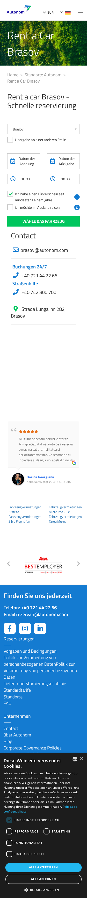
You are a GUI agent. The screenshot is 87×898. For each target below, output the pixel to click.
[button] (43, 129)
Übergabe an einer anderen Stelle (40, 140)
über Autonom (17, 734)
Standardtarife (17, 689)
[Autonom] (19, 8)
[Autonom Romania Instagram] (25, 628)
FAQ (8, 703)
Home (13, 75)
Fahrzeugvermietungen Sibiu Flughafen (25, 519)
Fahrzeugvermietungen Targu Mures (65, 519)
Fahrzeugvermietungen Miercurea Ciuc (65, 509)
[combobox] (74, 759)
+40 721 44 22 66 (39, 275)
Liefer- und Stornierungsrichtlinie (35, 683)
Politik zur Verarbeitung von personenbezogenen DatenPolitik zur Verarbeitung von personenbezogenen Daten (40, 667)
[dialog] (43, 825)
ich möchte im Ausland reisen (37, 207)
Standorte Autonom (43, 75)
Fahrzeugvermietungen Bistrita (25, 509)
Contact (11, 728)
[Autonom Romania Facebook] (10, 628)
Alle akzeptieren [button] (43, 867)
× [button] (81, 759)
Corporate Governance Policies (33, 747)
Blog (8, 741)
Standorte (13, 696)
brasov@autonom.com (44, 250)
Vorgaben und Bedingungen (30, 650)
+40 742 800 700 (38, 292)
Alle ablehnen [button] (43, 879)
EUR (50, 12)
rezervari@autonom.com (42, 614)
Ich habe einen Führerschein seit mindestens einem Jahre (39, 197)
